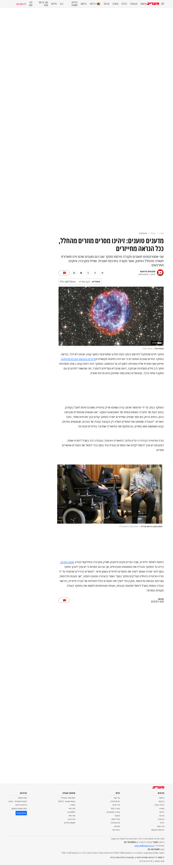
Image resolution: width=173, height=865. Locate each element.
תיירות (54, 3)
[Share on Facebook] (95, 272)
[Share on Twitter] (88, 272)
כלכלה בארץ (159, 805)
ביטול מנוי (116, 830)
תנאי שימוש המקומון (19, 808)
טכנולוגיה (143, 233)
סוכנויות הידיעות (147, 271)
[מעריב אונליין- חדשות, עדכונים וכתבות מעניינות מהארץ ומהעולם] (152, 4)
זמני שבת (71, 819)
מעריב (161, 233)
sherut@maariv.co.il (144, 845)
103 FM (72, 808)
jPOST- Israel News (66, 801)
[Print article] (74, 272)
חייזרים (154, 601)
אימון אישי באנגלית (68, 798)
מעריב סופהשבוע (113, 812)
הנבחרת (133, 3)
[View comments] (64, 272)
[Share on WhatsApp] (81, 272)
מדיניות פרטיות (21, 805)
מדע (162, 601)
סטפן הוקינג (67, 562)
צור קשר (116, 798)
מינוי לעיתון (116, 819)
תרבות (106, 3)
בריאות (84, 3)
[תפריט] (162, 4)
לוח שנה (30, 3)
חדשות (143, 3)
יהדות (162, 822)
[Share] (102, 272)
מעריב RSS (115, 808)
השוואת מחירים (69, 822)
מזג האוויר (160, 826)
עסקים (153, 233)
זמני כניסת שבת (43, 3)
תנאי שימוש (22, 798)
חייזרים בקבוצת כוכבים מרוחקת (78, 359)
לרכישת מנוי (21, 3)
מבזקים (161, 801)
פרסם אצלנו (115, 801)
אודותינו (117, 826)
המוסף (117, 815)
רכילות (93, 4)
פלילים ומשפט (74, 3)
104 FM (72, 815)
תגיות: (161, 599)
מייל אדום (116, 805)
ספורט (115, 3)
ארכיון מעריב (115, 822)
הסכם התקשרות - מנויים (18, 801)
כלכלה (124, 3)
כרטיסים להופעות (157, 830)
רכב (61, 3)
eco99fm (71, 812)
